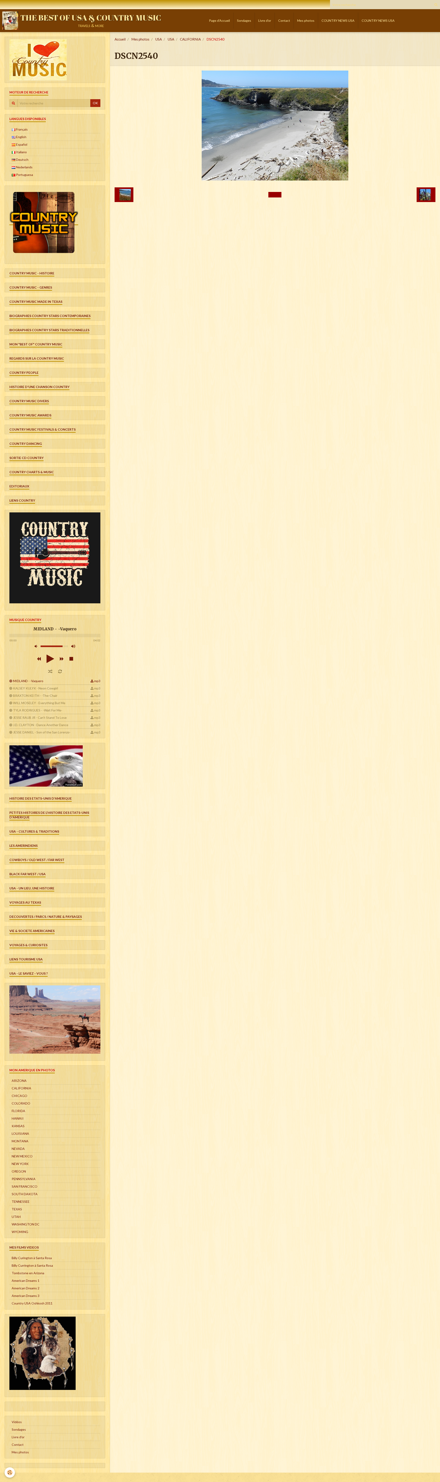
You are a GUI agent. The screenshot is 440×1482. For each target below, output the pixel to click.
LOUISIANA (20, 1133)
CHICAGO (19, 1096)
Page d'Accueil (219, 20)
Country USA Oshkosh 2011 (32, 1303)
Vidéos (17, 1422)
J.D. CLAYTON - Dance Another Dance (40, 725)
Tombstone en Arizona (28, 1273)
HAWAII (18, 1118)
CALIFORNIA (190, 39)
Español (21, 144)
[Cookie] (10, 1472)
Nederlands (24, 167)
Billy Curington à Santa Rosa (32, 1258)
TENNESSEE (21, 1201)
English (20, 137)
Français (21, 129)
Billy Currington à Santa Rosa (32, 1265)
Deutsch (21, 159)
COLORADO (21, 1103)
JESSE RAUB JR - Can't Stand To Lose (40, 717)
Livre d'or (264, 20)
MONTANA (20, 1141)
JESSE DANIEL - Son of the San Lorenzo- (42, 732)
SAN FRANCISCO (24, 1186)
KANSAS (18, 1126)
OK (95, 103)
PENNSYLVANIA (24, 1179)
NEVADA (18, 1149)
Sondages (244, 20)
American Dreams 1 (25, 1280)
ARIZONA (19, 1081)
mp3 (97, 681)
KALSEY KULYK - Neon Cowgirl (35, 688)
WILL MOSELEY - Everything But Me (39, 703)
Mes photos (305, 20)
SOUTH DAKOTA (25, 1194)
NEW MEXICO (22, 1156)
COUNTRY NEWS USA (338, 20)
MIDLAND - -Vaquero (28, 681)
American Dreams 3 (25, 1296)
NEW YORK (20, 1164)
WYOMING (20, 1232)
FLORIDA (18, 1111)
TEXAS (17, 1209)
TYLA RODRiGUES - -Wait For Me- (37, 710)
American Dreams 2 (25, 1288)
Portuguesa (24, 175)
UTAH (16, 1217)
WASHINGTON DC (25, 1224)
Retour (275, 194)
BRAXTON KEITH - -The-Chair (35, 695)
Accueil (120, 39)
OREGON (19, 1171)
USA (158, 39)
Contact (284, 20)
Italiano (21, 152)
